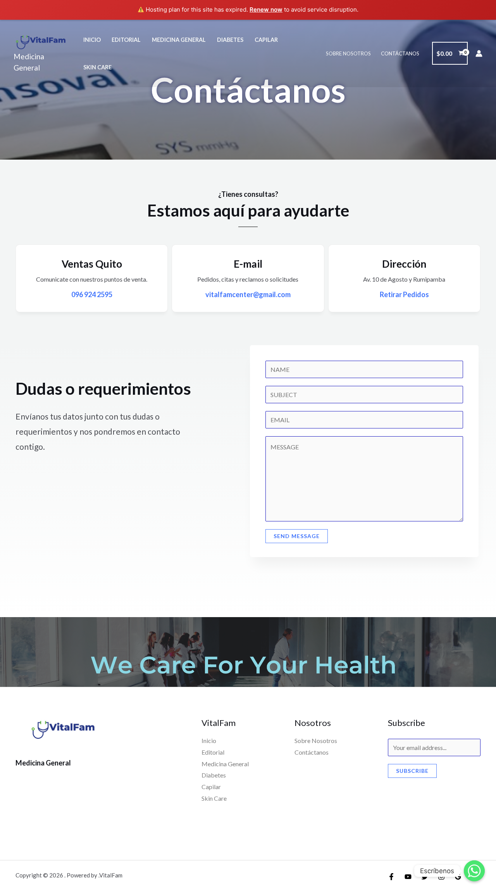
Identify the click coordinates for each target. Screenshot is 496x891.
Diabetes (230, 39)
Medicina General (179, 39)
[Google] (458, 876)
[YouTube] (408, 876)
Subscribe (412, 770)
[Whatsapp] (474, 870)
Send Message (297, 536)
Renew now (266, 9)
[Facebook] (391, 876)
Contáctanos (400, 53)
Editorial (126, 39)
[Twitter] (424, 876)
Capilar (266, 39)
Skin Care (97, 67)
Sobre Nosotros (348, 53)
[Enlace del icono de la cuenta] (478, 53)
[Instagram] (441, 876)
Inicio (92, 39)
